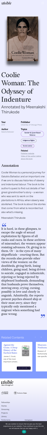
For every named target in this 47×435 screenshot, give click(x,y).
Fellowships (5, 402)
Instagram (28, 420)
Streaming (5, 409)
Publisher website (27, 153)
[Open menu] (43, 3)
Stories (4, 406)
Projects (4, 413)
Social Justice (27, 146)
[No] (44, 428)
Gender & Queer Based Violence (32, 134)
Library (4, 416)
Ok (24, 432)
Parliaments (5, 420)
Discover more (23, 368)
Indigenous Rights (29, 140)
